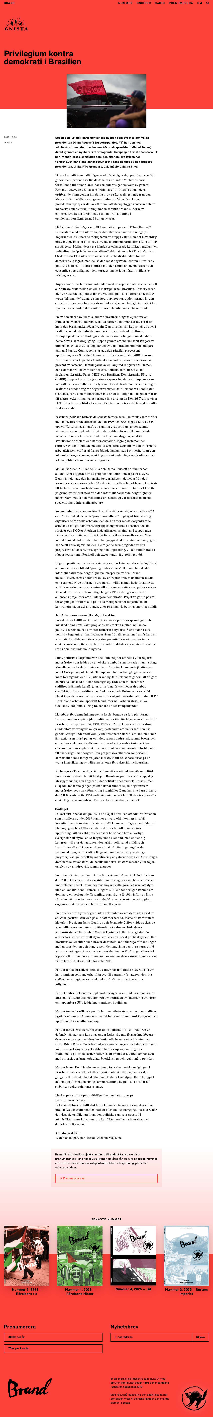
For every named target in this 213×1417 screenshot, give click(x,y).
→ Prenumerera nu (72, 1178)
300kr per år (16, 1337)
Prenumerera (181, 3)
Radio (160, 3)
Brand (9, 3)
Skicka (200, 1337)
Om (199, 3)
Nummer (125, 3)
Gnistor (144, 3)
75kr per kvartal (18, 1348)
